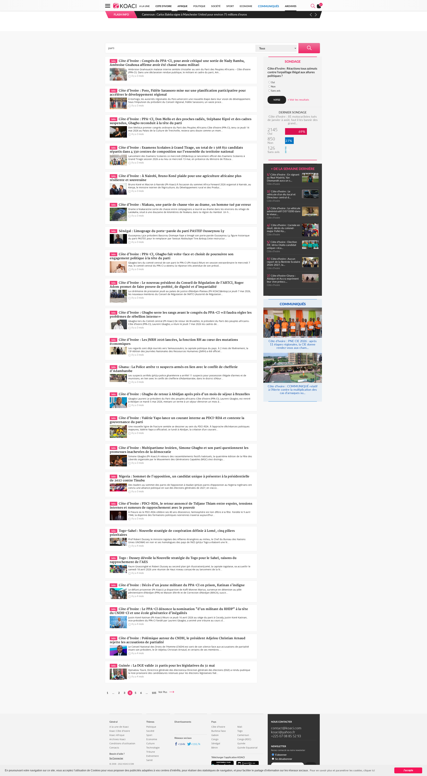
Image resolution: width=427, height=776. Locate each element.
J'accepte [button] (408, 770)
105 (154, 692)
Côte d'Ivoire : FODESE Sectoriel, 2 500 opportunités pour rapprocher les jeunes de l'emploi (198, 14)
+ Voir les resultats (298, 99)
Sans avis (275, 90)
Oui (273, 82)
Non (273, 86)
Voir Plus (163, 692)
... (113, 692)
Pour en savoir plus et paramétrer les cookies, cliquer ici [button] (342, 770)
